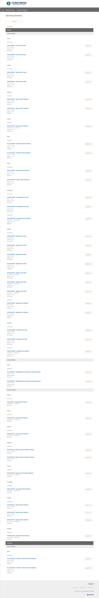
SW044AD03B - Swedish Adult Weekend (18, 351)
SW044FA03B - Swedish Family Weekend (18, 536)
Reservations (10, 10)
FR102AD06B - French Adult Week (16, 45)
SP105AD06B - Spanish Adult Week (16, 254)
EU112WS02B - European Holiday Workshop (19, 143)
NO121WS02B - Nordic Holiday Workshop (18, 170)
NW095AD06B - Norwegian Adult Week (18, 197)
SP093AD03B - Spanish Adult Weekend (17, 303)
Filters (14, 21)
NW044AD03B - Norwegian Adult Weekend (18, 218)
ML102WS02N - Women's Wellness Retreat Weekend (21, 558)
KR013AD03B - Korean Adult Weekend (17, 126)
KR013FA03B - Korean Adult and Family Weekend (20, 473)
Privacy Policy (82, 587)
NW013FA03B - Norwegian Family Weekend (19, 489)
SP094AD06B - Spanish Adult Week (16, 236)
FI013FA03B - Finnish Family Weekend (17, 402)
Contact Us (75, 587)
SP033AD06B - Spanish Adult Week (16, 282)
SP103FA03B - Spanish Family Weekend (17, 505)
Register (88, 46)
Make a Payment (22, 10)
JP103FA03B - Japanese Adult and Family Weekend (20, 450)
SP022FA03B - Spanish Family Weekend (17, 520)
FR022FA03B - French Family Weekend (17, 418)
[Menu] (4, 10)
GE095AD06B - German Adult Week (16, 72)
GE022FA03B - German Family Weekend (17, 434)
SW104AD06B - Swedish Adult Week (17, 330)
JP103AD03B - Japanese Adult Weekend (18, 99)
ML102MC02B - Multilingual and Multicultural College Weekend (23, 372)
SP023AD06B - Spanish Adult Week (16, 273)
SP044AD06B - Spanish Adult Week (16, 291)
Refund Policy (91, 587)
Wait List (88, 505)
